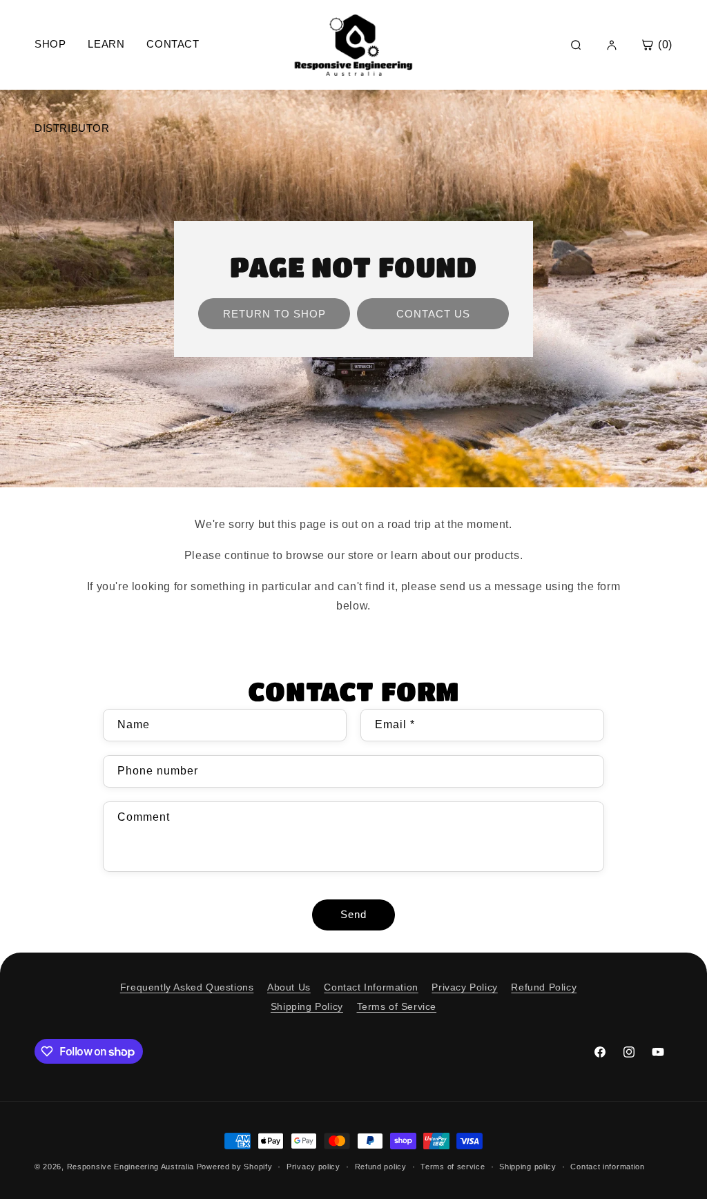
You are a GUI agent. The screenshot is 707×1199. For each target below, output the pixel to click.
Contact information (607, 1166)
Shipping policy (527, 1166)
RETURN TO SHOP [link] (274, 313)
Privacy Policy (464, 987)
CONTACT (172, 44)
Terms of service (452, 1166)
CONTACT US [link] (433, 313)
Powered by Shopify (235, 1166)
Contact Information (371, 987)
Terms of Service (397, 1006)
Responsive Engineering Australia (130, 1166)
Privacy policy (313, 1166)
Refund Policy (544, 987)
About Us (289, 987)
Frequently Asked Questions (187, 987)
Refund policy (381, 1166)
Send (353, 914)
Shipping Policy (307, 1006)
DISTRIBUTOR (72, 128)
